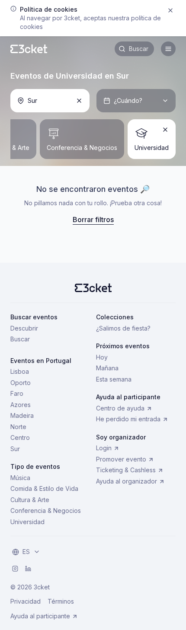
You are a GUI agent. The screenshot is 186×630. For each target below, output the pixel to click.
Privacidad (25, 601)
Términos (61, 601)
